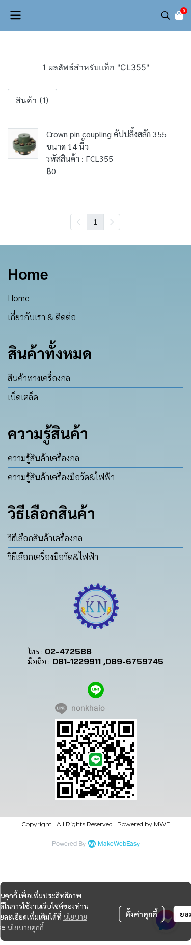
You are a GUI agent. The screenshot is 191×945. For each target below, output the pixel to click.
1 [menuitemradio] (95, 221)
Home (19, 297)
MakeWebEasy (119, 844)
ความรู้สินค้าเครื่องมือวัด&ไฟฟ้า (61, 476)
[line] (96, 690)
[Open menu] (15, 15)
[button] (165, 15)
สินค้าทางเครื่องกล (39, 377)
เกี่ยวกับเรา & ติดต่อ (42, 316)
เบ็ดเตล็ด (23, 396)
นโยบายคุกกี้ (25, 927)
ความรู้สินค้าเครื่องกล (43, 457)
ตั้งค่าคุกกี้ (141, 914)
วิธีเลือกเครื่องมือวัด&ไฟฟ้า (53, 556)
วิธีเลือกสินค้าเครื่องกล (45, 537)
